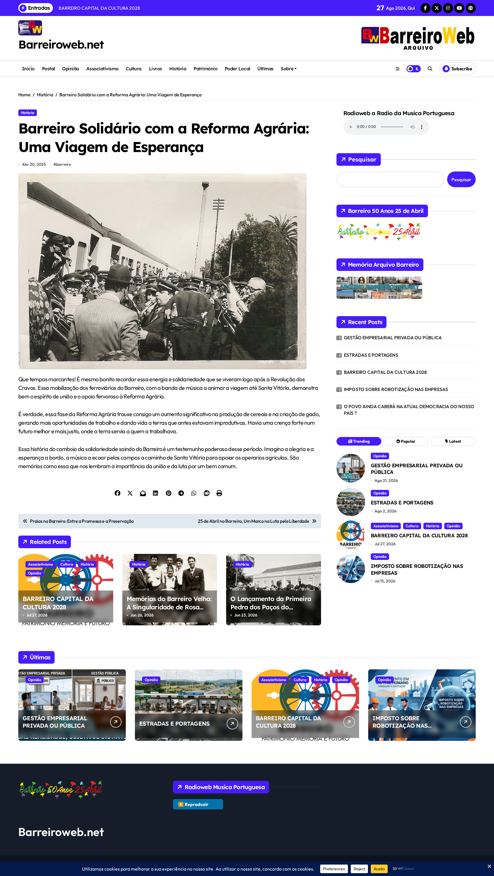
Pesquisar (362, 159)
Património (205, 68)
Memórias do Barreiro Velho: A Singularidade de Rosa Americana (169, 607)
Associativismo (102, 68)
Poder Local (237, 68)
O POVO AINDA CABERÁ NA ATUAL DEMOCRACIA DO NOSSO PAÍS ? (409, 410)
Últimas (265, 68)
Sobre (287, 68)
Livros (155, 68)
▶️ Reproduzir (193, 804)
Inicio (28, 68)
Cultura (134, 68)
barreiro (63, 164)
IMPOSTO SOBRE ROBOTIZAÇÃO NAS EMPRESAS (396, 389)
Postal (48, 68)
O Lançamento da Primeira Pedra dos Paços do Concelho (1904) (270, 607)
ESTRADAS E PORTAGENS (371, 355)
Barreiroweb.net (60, 44)
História (177, 68)
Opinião (70, 68)
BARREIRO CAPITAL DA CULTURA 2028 (58, 603)
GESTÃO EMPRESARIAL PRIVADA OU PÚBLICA (393, 337)
